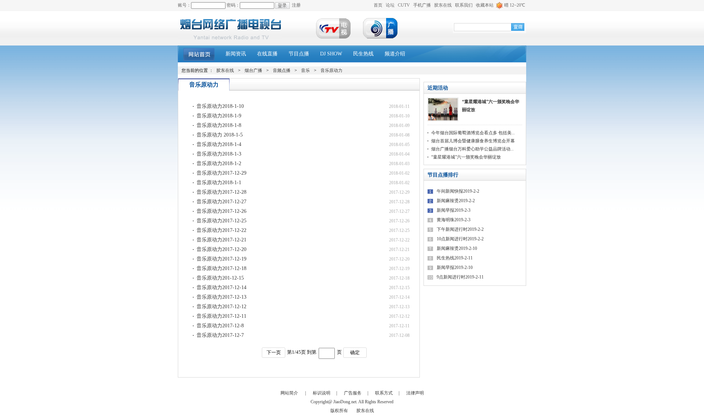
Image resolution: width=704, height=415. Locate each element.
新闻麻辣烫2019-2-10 (457, 248)
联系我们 (464, 5)
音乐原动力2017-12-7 (220, 335)
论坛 (390, 5)
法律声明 (415, 393)
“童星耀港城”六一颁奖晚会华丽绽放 (490, 105)
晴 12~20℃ (514, 5)
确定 (355, 352)
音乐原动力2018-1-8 (219, 125)
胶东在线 (443, 5)
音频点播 (281, 70)
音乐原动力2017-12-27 (221, 201)
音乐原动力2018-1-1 (219, 182)
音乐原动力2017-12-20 (221, 249)
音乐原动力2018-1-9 (219, 116)
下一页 (274, 352)
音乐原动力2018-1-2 (219, 163)
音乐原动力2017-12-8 (220, 325)
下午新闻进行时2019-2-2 (460, 229)
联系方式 (384, 393)
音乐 (305, 70)
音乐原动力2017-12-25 (221, 220)
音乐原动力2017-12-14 (221, 287)
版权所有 (339, 410)
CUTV (404, 5)
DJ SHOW (331, 54)
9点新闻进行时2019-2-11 (460, 277)
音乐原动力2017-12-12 (221, 306)
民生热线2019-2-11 (455, 258)
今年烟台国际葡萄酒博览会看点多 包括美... (473, 132)
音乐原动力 (331, 70)
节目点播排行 (443, 175)
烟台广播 (253, 70)
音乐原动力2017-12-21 (221, 240)
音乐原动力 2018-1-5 (220, 135)
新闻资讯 (235, 54)
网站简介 (289, 393)
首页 (378, 5)
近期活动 (438, 88)
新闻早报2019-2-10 (455, 267)
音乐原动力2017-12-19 (221, 259)
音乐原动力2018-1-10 (220, 106)
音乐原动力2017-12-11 (221, 316)
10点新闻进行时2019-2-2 (460, 238)
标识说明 (321, 393)
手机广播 (422, 5)
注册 (296, 5)
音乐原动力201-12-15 (220, 278)
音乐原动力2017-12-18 (221, 268)
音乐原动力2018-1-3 (219, 154)
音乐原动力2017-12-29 (221, 173)
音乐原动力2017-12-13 (221, 297)
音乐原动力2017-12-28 (221, 192)
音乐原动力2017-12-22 (221, 230)
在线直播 (267, 54)
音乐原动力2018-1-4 (219, 144)
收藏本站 (485, 5)
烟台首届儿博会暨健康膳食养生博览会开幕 (473, 140)
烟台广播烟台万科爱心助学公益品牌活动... (472, 149)
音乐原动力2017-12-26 (221, 211)
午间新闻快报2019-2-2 (458, 191)
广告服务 (353, 393)
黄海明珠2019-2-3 (453, 219)
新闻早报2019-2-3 (453, 210)
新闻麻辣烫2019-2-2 (456, 200)
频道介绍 (395, 54)
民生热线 (363, 54)
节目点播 (299, 54)
